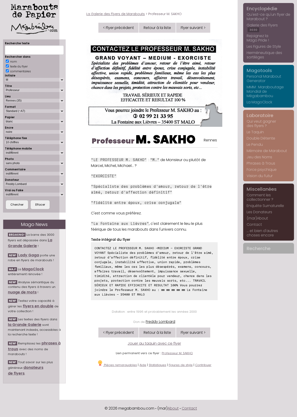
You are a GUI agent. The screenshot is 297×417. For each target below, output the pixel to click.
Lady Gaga (28, 255)
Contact (254, 224)
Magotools (259, 70)
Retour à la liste (157, 27)
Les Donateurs (259, 212)
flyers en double (38, 306)
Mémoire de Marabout (267, 150)
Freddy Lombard (160, 321)
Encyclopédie (262, 8)
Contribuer (203, 365)
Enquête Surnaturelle (265, 205)
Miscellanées (262, 189)
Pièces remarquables (120, 365)
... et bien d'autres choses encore (262, 233)
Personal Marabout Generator (264, 78)
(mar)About (257, 218)
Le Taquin (255, 132)
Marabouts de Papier (34, 10)
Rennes (210, 140)
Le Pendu (255, 144)
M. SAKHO (166, 139)
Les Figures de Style (264, 46)
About (173, 408)
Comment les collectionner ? (260, 197)
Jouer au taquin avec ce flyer (154, 343)
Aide (142, 365)
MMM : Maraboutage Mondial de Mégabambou (265, 91)
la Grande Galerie (24, 324)
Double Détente (261, 138)
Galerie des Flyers (262, 27)
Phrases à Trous (261, 163)
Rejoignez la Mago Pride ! (258, 38)
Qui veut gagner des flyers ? (261, 123)
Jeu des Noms (259, 157)
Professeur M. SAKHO (177, 353)
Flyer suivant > (193, 27)
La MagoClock (259, 102)
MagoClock (33, 269)
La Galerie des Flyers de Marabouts (115, 14)
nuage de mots (22, 292)
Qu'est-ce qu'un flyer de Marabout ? (268, 17)
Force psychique (262, 169)
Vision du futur (260, 175)
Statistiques (157, 365)
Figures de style (181, 365)
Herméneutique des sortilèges (264, 55)
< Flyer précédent (118, 27)
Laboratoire (260, 115)
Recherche (259, 248)
